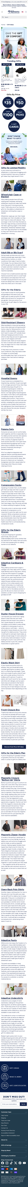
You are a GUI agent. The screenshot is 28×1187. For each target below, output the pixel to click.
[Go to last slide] (2, 2)
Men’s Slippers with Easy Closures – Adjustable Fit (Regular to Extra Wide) (21, 81)
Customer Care (6, 1112)
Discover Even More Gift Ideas (14, 747)
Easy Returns (5, 1123)
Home (3, 25)
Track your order (5, 1120)
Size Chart (4, 1125)
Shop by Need (5, 1150)
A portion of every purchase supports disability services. (14, 6)
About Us (4, 1140)
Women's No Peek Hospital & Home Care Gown (6, 80)
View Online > (14, 146)
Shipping (3, 1118)
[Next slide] (26, 2)
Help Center (4, 1115)
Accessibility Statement (8, 1133)
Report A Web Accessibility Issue (10, 1135)
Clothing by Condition (8, 1156)
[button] (2, 12)
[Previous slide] (3, 77)
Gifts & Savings (6, 1145)
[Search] (3, 17)
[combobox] (14, 17)
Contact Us (4, 1128)
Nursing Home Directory (8, 1130)
